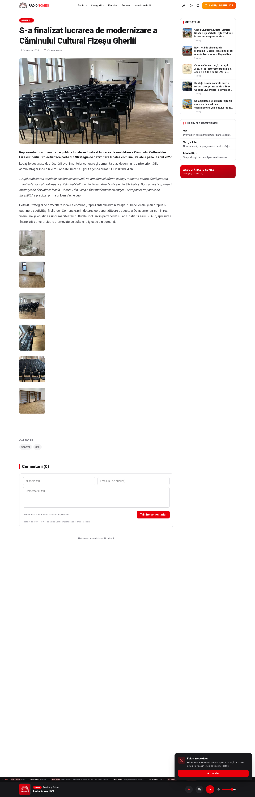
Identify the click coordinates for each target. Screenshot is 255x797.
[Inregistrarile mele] (199, 789)
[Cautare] (198, 5)
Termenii (78, 522)
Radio (81, 5)
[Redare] (210, 789)
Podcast (126, 5)
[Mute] (218, 789)
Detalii (226, 766)
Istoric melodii (143, 5)
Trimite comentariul (153, 514)
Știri (37, 447)
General (26, 20)
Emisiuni (113, 5)
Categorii (96, 5)
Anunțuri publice (221, 5)
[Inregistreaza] (189, 789)
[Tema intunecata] (191, 5)
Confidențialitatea (64, 522)
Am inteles (213, 773)
